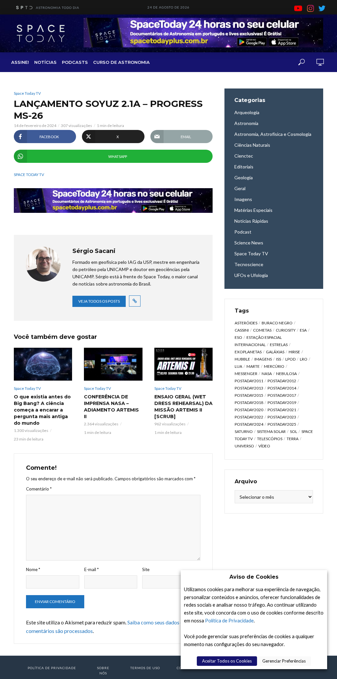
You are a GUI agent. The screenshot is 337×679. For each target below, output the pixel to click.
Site (145, 569)
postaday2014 (282, 388)
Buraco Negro (277, 322)
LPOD (290, 359)
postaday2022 (249, 417)
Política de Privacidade (229, 620)
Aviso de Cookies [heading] (253, 577)
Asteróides (246, 322)
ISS (278, 359)
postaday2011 (249, 380)
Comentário (39, 488)
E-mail (91, 569)
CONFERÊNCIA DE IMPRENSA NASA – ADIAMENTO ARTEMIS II (111, 406)
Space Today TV (27, 93)
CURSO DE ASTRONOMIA (121, 62)
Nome (33, 569)
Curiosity (286, 330)
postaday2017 (282, 395)
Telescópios (269, 438)
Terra (292, 438)
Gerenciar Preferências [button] (284, 661)
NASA (267, 373)
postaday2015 (249, 395)
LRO (303, 359)
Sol (293, 431)
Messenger (246, 373)
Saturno (244, 431)
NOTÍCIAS (45, 62)
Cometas (262, 330)
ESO (238, 337)
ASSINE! (20, 62)
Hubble (242, 359)
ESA (303, 330)
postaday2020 (249, 409)
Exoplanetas (248, 351)
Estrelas (279, 344)
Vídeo (264, 445)
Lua (238, 366)
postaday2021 (282, 409)
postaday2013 (249, 388)
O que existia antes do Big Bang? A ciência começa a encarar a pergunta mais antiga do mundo (42, 410)
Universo (244, 445)
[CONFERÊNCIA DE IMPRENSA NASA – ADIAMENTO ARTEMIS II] (113, 364)
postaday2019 (282, 402)
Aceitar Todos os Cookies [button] (227, 661)
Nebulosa (286, 373)
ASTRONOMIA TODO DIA (57, 8)
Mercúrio (274, 366)
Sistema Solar (271, 431)
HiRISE (294, 351)
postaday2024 (249, 424)
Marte (253, 366)
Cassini (242, 330)
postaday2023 (282, 417)
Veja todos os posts (99, 301)
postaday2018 (249, 402)
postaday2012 (282, 380)
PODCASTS (75, 62)
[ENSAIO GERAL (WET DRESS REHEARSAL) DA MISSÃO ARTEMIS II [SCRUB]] (183, 364)
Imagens (263, 359)
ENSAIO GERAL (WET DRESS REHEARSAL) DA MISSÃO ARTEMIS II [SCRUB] (183, 406)
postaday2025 (282, 424)
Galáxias (275, 351)
